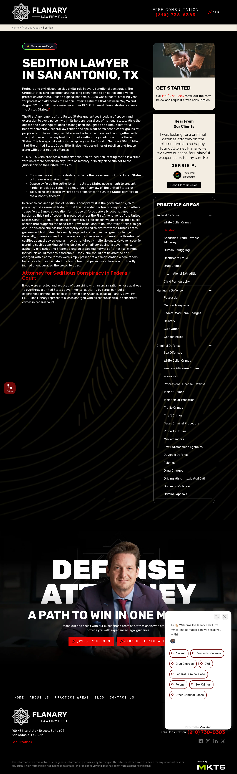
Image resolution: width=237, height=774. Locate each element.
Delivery (169, 321)
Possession (171, 297)
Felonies (169, 463)
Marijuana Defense (169, 290)
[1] (49, 109)
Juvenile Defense (176, 455)
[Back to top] (9, 9)
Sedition (170, 230)
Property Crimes (175, 431)
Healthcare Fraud (176, 258)
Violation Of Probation (179, 400)
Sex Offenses (173, 352)
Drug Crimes (172, 266)
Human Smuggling (177, 250)
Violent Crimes (174, 392)
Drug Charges (173, 470)
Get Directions (22, 742)
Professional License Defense (184, 384)
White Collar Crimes (177, 222)
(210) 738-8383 (176, 15)
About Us (39, 697)
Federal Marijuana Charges (182, 313)
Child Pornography (177, 281)
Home (15, 27)
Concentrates (173, 337)
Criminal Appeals (175, 494)
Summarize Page (40, 46)
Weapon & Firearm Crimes (181, 368)
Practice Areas (31, 27)
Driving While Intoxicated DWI (184, 478)
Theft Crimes (173, 415)
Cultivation (171, 329)
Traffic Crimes (173, 407)
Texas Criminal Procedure (181, 423)
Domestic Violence (177, 486)
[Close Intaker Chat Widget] (225, 617)
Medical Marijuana (176, 305)
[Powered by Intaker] (205, 727)
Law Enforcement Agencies (183, 447)
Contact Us (122, 697)
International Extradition (181, 273)
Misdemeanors (174, 439)
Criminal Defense (168, 346)
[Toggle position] (217, 617)
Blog (99, 697)
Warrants (170, 376)
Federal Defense (167, 215)
